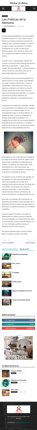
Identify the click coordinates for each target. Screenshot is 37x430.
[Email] (4, 30)
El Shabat (15, 272)
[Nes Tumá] (6, 265)
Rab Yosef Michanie (9, 26)
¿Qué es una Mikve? (8, 243)
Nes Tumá (16, 263)
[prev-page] (3, 309)
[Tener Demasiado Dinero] (6, 302)
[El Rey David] (6, 284)
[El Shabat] (6, 275)
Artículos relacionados (10, 249)
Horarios (13, 373)
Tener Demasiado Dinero (21, 300)
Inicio (3, 13)
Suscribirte (30, 328)
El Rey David (16, 282)
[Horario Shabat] (5, 373)
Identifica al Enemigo (20, 254)
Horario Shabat (30, 243)
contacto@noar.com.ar (23, 422)
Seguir (32, 320)
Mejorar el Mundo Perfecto (22, 291)
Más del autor (24, 249)
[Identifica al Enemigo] (6, 256)
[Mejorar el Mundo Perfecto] (6, 293)
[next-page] (6, 309)
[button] (3, 8)
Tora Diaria (10, 13)
